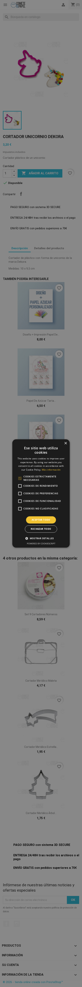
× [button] (65, 443)
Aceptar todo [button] (41, 519)
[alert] (41, 493)
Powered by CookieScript (41, 543)
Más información (51, 469)
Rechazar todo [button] (41, 529)
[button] (41, 538)
